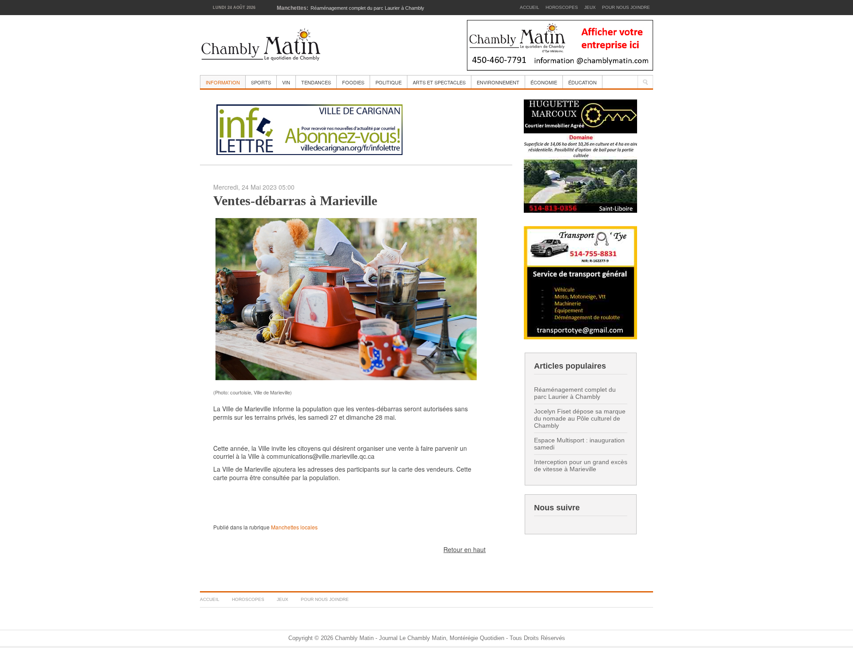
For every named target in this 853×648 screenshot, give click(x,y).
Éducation (582, 82)
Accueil (529, 7)
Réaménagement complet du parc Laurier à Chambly (575, 393)
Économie (543, 82)
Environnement (498, 82)
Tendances (316, 82)
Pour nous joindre (626, 7)
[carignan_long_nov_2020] (309, 128)
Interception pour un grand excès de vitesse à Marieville (580, 465)
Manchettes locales (294, 527)
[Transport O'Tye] (580, 282)
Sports (261, 82)
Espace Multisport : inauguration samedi (579, 444)
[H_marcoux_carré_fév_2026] (580, 155)
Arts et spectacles (439, 82)
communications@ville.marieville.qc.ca (321, 456)
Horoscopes (562, 7)
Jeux (590, 7)
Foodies (353, 82)
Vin (286, 82)
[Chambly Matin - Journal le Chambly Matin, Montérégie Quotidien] (261, 45)
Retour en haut (464, 549)
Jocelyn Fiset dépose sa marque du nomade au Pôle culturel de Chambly (580, 418)
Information (223, 82)
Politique (388, 82)
